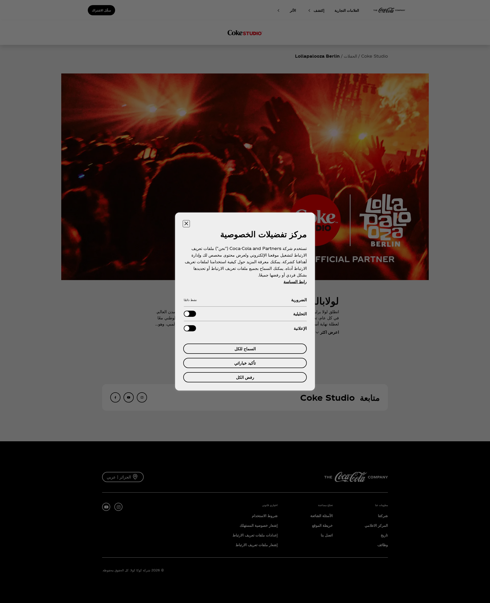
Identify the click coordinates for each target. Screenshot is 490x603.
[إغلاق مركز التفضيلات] (186, 224)
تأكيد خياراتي (245, 362)
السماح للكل (245, 348)
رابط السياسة (295, 281)
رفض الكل (245, 377)
